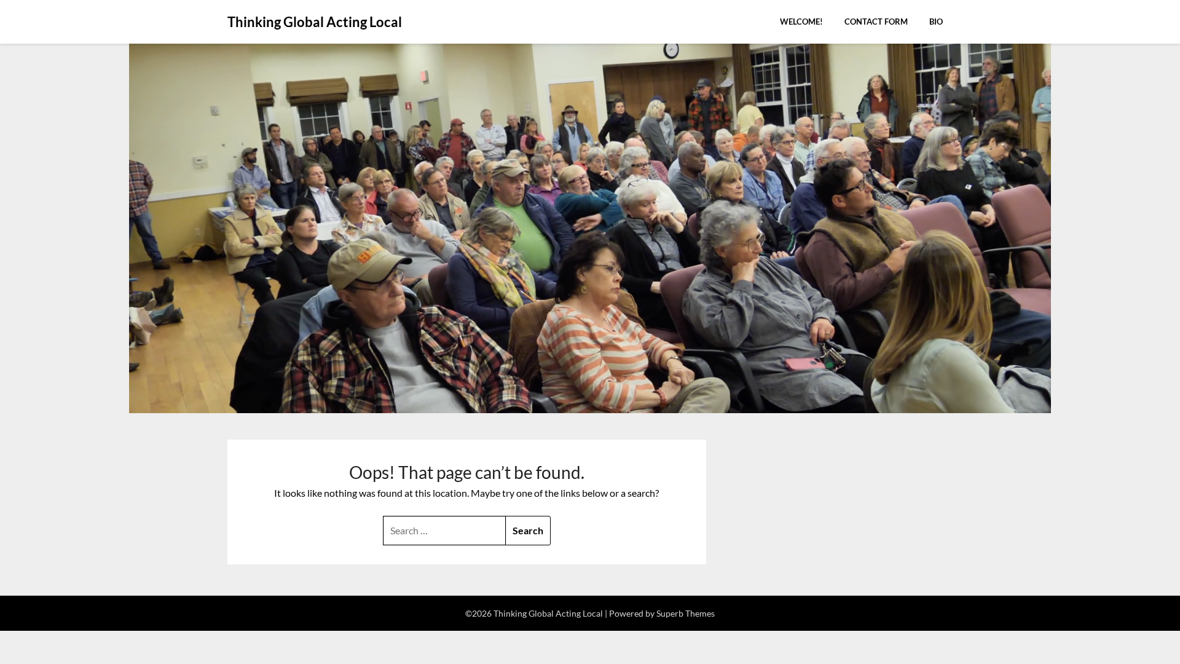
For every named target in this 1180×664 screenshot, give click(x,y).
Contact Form (876, 21)
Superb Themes (685, 613)
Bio (936, 21)
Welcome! (801, 21)
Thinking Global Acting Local (314, 22)
